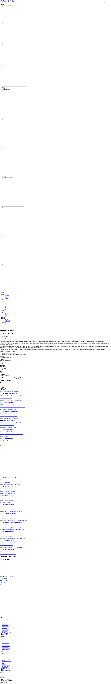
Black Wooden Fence (6, 638)
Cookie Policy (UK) (6, 659)
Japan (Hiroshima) (3, 582)
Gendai (6, 297)
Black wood (4, 619)
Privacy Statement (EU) (6, 655)
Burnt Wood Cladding (6, 639)
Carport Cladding (5, 640)
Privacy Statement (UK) (6, 656)
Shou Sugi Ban (5, 625)
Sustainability (7, 303)
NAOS (7, 375)
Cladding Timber (5, 621)
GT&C (3, 654)
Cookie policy (4, 657)
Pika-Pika (4, 388)
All (2, 386)
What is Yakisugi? (5, 626)
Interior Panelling (5, 643)
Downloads (7, 308)
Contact (3, 310)
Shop (6, 309)
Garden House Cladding (6, 642)
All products (7, 295)
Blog (5, 306)
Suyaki (6, 296)
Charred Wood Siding (6, 620)
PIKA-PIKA (7, 298)
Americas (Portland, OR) (4, 580)
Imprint (3, 660)
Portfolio (3, 299)
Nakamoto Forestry (8, 302)
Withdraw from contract (6, 661)
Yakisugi (6, 301)
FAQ (5, 307)
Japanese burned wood (6, 624)
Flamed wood (4, 631)
